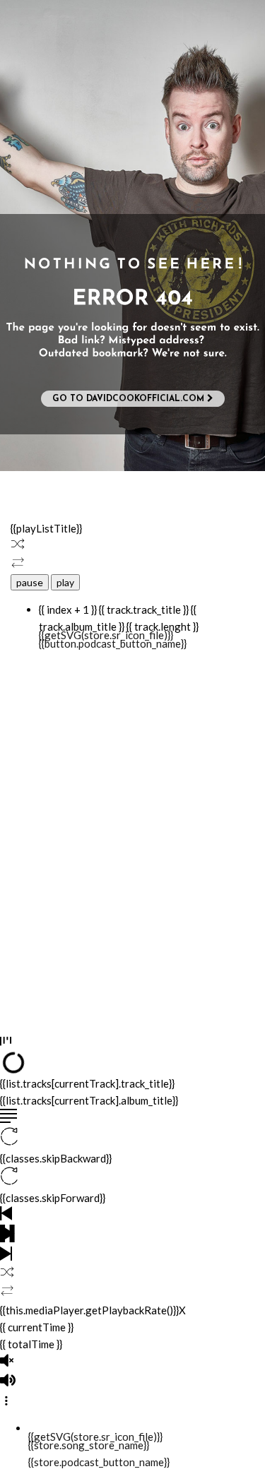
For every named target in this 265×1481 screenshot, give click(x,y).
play (65, 582)
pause (29, 582)
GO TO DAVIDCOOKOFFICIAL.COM (129, 399)
